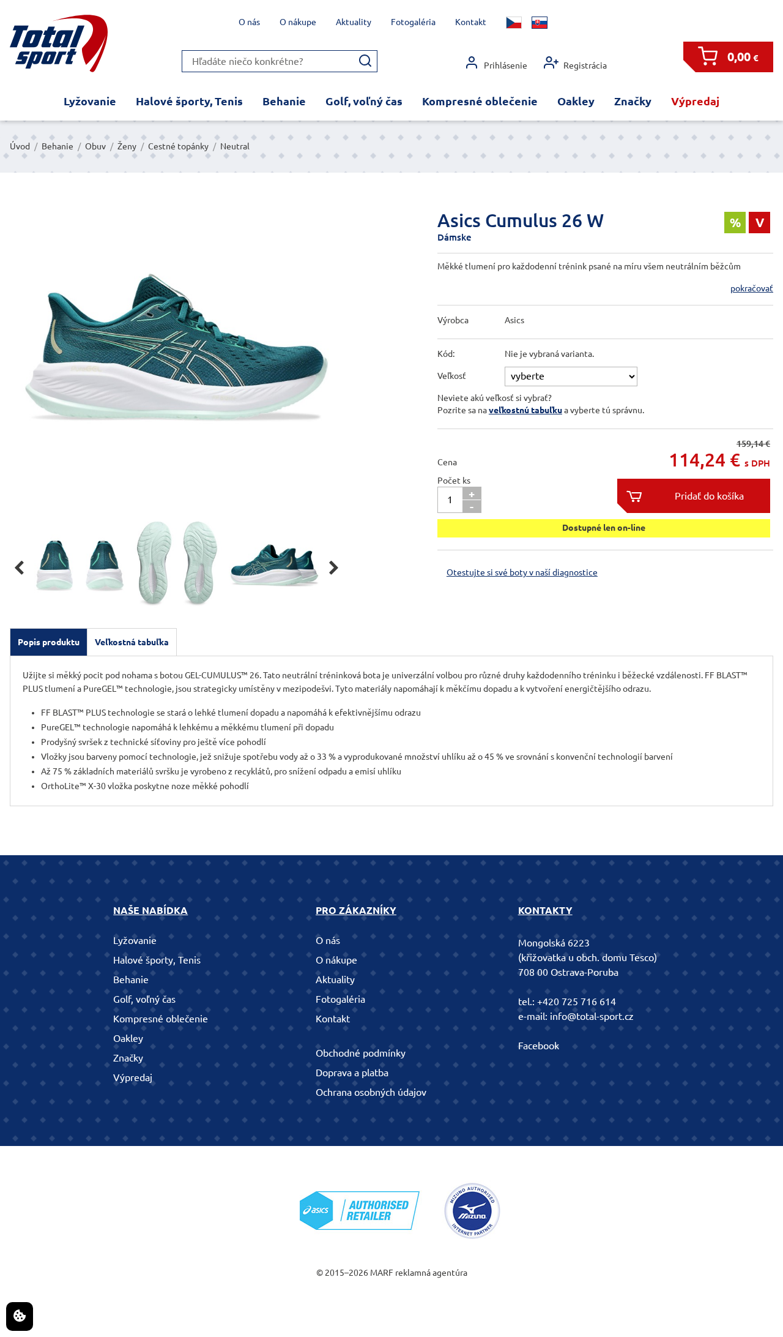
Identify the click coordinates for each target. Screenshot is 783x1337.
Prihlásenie (505, 65)
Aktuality (353, 22)
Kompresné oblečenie (480, 101)
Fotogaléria (413, 22)
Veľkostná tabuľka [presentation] (132, 642)
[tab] (48, 642)
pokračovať (751, 288)
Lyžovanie (90, 101)
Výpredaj (695, 101)
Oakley (576, 101)
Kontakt (470, 22)
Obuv (95, 146)
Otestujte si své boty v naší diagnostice (522, 572)
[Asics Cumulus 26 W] (176, 354)
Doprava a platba (352, 1072)
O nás (249, 22)
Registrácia (585, 65)
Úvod (20, 146)
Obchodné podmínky (361, 1052)
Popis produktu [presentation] (49, 642)
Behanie (284, 101)
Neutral (235, 146)
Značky (632, 101)
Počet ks (453, 480)
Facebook (538, 1045)
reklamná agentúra (431, 1273)
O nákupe (298, 22)
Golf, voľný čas (364, 101)
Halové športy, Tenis (189, 101)
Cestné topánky (178, 146)
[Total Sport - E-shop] (59, 44)
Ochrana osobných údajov (371, 1092)
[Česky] (514, 23)
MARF (381, 1273)
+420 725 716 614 (576, 1001)
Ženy (126, 146)
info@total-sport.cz (592, 1016)
